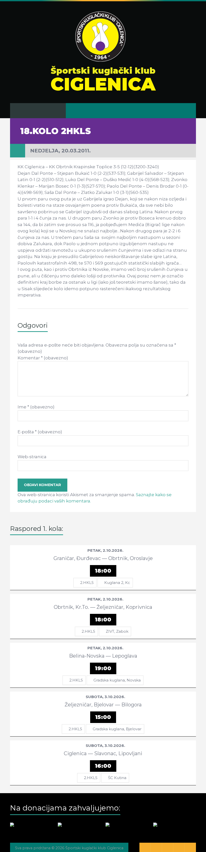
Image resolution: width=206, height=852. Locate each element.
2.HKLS (87, 582)
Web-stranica (32, 456)
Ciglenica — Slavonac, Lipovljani (103, 753)
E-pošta (40, 431)
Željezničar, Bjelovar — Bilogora (103, 705)
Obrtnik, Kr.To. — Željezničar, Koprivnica (103, 607)
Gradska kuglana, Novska (117, 680)
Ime (36, 406)
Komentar (43, 357)
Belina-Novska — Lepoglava (103, 656)
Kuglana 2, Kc (117, 582)
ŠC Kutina (117, 777)
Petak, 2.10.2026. (105, 550)
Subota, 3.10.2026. (105, 696)
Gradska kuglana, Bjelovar (117, 729)
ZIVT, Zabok (117, 631)
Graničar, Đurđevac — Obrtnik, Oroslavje (103, 558)
